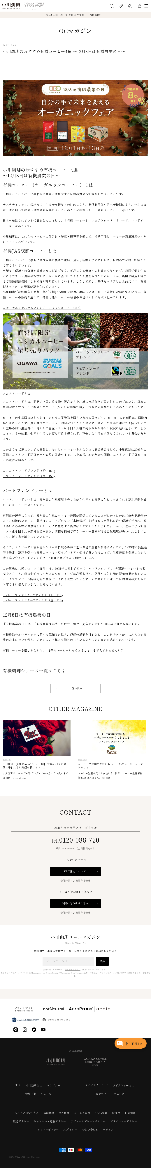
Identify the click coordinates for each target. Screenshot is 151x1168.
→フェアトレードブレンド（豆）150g (29, 476)
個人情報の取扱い (72, 969)
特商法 (116, 1113)
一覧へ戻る (76, 688)
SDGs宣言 (101, 1113)
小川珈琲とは (34, 1085)
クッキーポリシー (48, 1129)
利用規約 (130, 1113)
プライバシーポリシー (123, 1121)
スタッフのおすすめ (27, 1112)
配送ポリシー (21, 1121)
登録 (102, 961)
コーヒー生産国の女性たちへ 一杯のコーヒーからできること (110, 765)
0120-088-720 (75, 839)
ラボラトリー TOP (96, 1085)
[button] (111, 6)
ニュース (46, 1094)
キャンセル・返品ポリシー (50, 1121)
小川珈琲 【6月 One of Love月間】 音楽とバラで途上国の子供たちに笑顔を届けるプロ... (36, 765)
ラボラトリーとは (123, 1085)
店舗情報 (48, 1113)
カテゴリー (53, 1085)
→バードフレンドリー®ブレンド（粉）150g (33, 595)
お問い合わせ (90, 1129)
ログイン (108, 1129)
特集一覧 (30, 1094)
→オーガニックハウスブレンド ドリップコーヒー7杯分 (42, 308)
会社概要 (64, 1113)
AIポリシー (71, 1129)
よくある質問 (82, 1113)
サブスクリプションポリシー (88, 1121)
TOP (18, 1085)
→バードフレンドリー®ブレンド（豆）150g (33, 600)
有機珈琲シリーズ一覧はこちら (34, 670)
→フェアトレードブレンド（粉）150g (29, 470)
